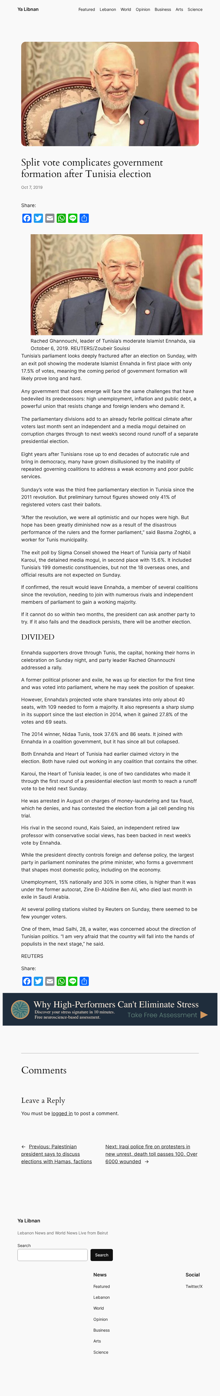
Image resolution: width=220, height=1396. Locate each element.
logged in (62, 1113)
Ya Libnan (28, 9)
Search (24, 1245)
